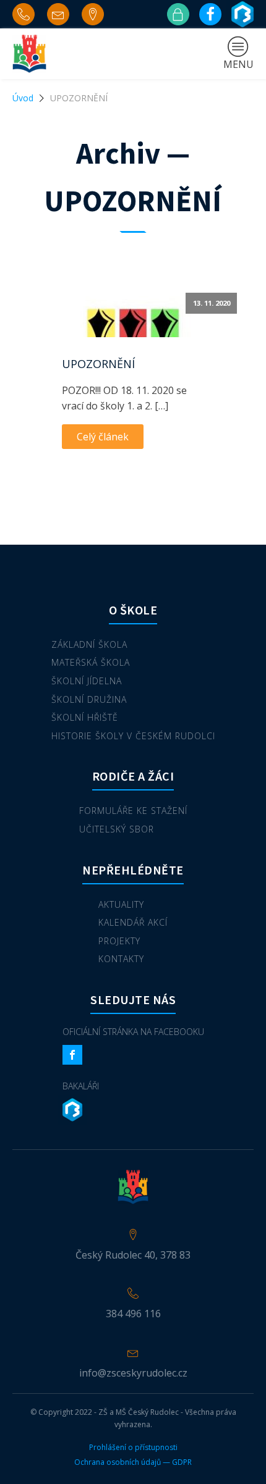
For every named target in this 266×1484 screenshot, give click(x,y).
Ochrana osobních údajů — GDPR (133, 1462)
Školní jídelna (86, 681)
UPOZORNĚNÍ (98, 363)
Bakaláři (80, 1086)
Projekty (119, 941)
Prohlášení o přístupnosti (133, 1448)
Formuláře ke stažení (133, 810)
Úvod (22, 98)
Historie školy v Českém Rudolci (133, 736)
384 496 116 (133, 1313)
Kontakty (121, 959)
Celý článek (103, 436)
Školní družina (89, 699)
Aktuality (121, 904)
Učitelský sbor (116, 829)
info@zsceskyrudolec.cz (133, 1373)
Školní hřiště (84, 717)
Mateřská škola (90, 662)
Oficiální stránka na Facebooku (133, 1032)
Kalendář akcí (133, 922)
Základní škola (89, 644)
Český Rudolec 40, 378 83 (133, 1255)
